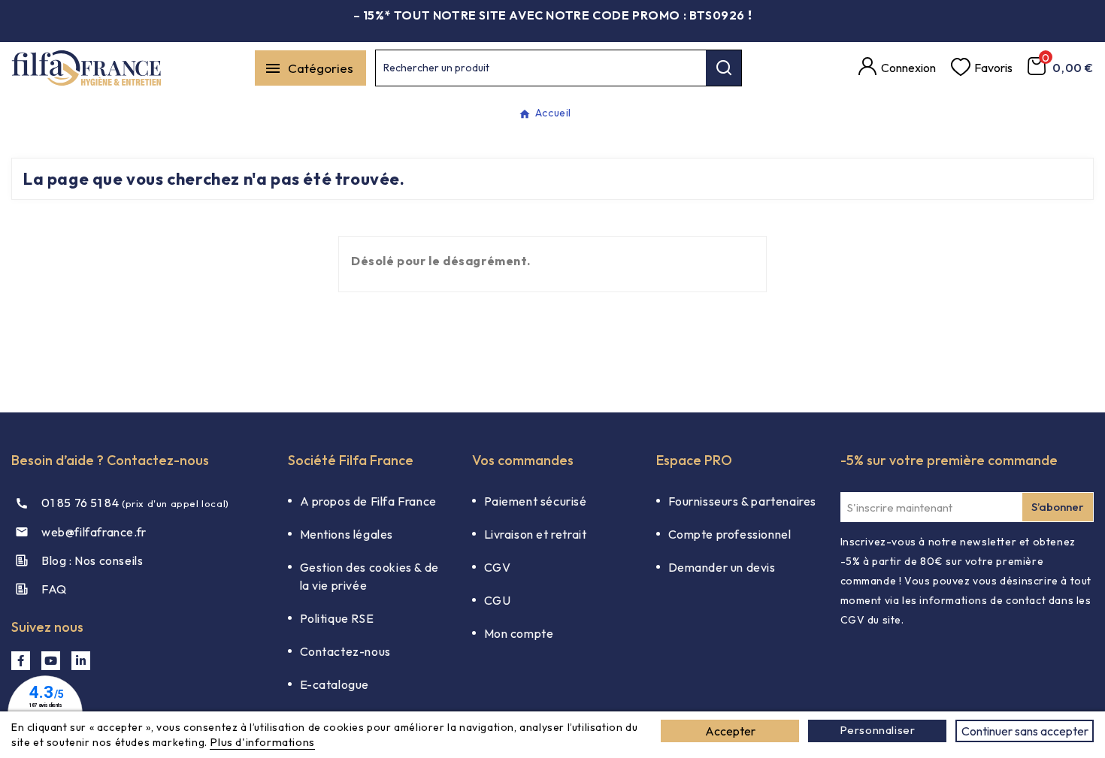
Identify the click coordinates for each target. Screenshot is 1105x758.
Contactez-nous (345, 651)
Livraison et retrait (535, 534)
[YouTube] (50, 660)
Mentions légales (347, 534)
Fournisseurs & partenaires (742, 501)
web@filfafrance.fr (94, 531)
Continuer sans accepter (1024, 730)
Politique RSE (337, 618)
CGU (497, 600)
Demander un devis (722, 567)
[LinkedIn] (80, 660)
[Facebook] (20, 660)
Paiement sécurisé (535, 501)
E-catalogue (335, 684)
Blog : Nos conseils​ (92, 560)
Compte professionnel (730, 534)
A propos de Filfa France (368, 501)
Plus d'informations (262, 742)
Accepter (730, 730)
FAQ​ (54, 588)
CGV (497, 567)
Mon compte (519, 633)
